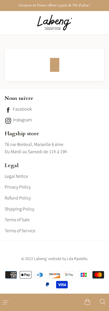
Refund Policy (18, 198)
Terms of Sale (17, 220)
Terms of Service (20, 231)
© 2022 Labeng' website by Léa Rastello (54, 259)
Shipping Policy (19, 209)
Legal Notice (16, 176)
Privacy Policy (18, 187)
